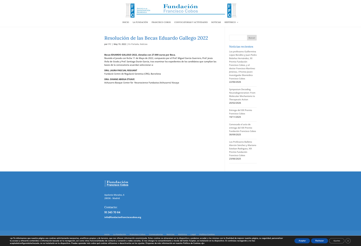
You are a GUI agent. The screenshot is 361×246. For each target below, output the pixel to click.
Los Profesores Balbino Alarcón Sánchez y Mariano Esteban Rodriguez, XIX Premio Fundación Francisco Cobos (242, 148)
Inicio (125, 22)
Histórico (230, 22)
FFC (109, 44)
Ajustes (336, 240)
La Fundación (140, 22)
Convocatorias (156, 234)
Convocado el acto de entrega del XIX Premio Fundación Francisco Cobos (242, 127)
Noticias (216, 22)
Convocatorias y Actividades (191, 22)
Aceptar (302, 240)
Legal (193, 234)
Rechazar (319, 240)
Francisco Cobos (161, 22)
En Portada (133, 44)
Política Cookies (207, 234)
